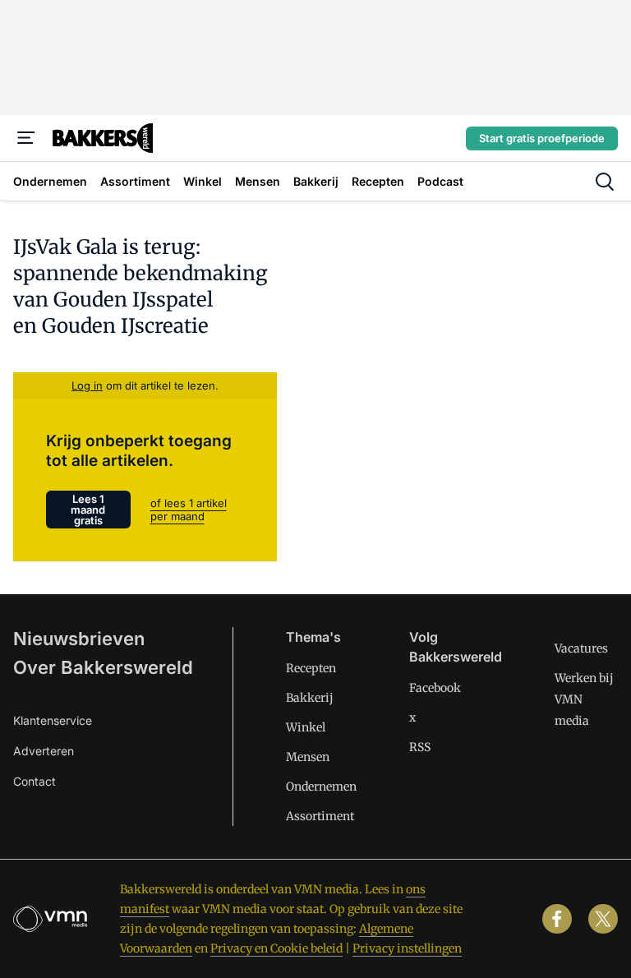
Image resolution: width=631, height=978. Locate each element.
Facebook (435, 687)
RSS (420, 747)
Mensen (307, 757)
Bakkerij (310, 697)
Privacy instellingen (407, 948)
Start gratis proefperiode (542, 138)
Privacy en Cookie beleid (276, 948)
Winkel (305, 727)
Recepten (311, 668)
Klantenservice (52, 720)
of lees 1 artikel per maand (188, 509)
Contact (34, 781)
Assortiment (320, 816)
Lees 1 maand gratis (88, 509)
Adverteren (43, 751)
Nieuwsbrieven (79, 638)
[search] (605, 181)
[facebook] (557, 919)
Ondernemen (321, 786)
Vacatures (581, 648)
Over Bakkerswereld (103, 667)
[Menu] (26, 138)
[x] (603, 919)
